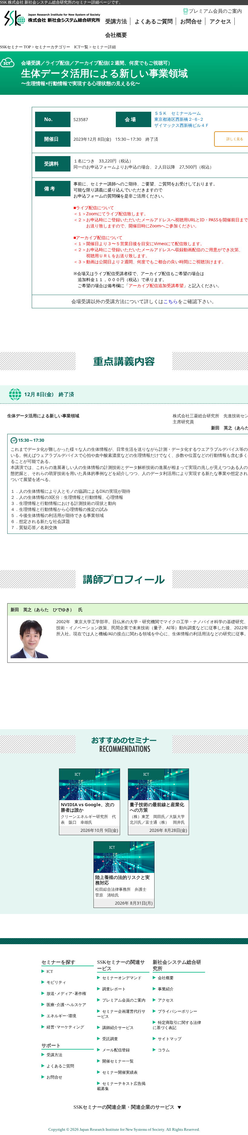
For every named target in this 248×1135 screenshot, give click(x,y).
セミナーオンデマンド (122, 978)
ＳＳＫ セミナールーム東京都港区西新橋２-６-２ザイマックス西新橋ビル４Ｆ (181, 119)
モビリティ (56, 982)
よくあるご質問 (154, 21)
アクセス (220, 21)
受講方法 (116, 21)
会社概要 (116, 35)
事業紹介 (166, 989)
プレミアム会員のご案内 (215, 11)
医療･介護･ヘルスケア (66, 1005)
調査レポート (114, 989)
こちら (170, 301)
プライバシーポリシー (177, 1011)
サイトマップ (169, 1039)
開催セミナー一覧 (118, 1061)
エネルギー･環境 (61, 1016)
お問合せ (191, 21)
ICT (50, 972)
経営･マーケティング (65, 1027)
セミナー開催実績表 (120, 1072)
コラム (164, 1050)
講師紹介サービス (118, 1028)
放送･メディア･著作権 (66, 994)
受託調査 (110, 1039)
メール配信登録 (116, 1050)
